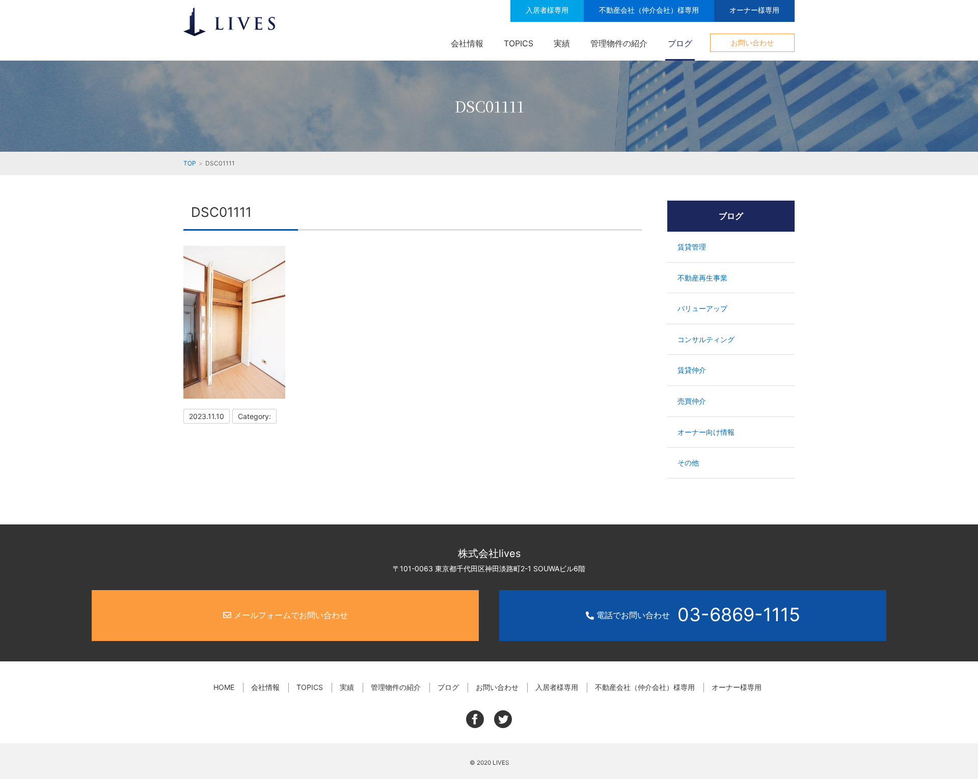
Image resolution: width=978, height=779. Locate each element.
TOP (189, 163)
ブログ (680, 43)
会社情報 (467, 43)
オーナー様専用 (754, 10)
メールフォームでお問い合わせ (289, 615)
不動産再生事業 (702, 277)
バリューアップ (702, 308)
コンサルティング (706, 339)
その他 (688, 462)
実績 (562, 43)
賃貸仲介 (691, 370)
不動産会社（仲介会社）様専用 (649, 10)
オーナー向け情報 (706, 432)
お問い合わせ (752, 42)
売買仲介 (691, 401)
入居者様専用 (547, 10)
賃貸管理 (691, 246)
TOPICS (518, 43)
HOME (223, 687)
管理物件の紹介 (618, 43)
